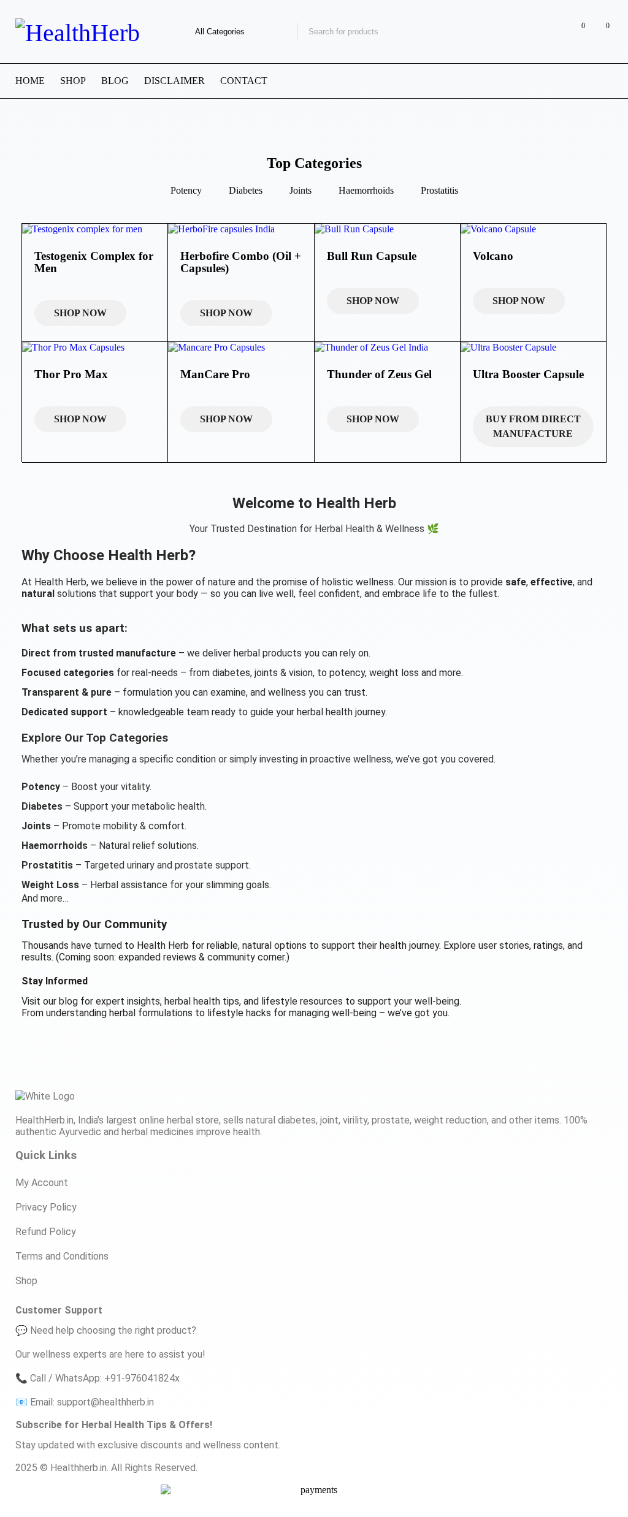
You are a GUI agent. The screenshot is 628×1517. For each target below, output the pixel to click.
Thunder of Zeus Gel (379, 374)
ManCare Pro (215, 374)
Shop (26, 1281)
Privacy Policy (46, 1207)
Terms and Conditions (62, 1256)
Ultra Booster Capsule (528, 374)
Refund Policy (45, 1232)
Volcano (493, 255)
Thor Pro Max (71, 374)
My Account (41, 1182)
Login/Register (550, 31)
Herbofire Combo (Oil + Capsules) (240, 262)
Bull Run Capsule (371, 255)
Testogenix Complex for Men (93, 262)
